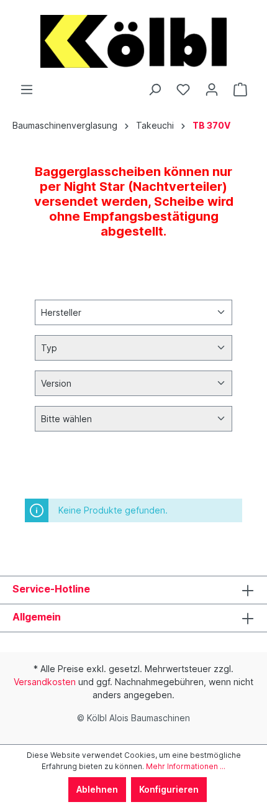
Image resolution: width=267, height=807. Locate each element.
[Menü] (26, 89)
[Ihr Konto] (211, 89)
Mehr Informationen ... (185, 766)
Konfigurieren (169, 789)
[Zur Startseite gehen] (133, 41)
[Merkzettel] (183, 89)
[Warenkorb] (240, 89)
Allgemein (36, 617)
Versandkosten (45, 681)
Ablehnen (97, 789)
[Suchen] (154, 89)
